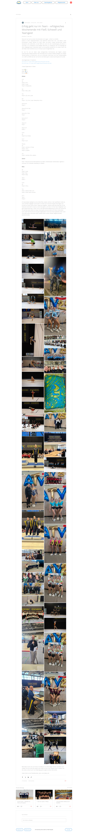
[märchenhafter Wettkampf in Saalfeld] (63, 794)
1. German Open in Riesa (42, 801)
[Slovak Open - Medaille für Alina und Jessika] (24, 794)
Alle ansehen (69, 787)
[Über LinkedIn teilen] (28, 777)
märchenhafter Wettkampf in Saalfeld (63, 802)
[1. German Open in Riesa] (44, 794)
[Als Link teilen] (31, 777)
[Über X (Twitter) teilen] (25, 777)
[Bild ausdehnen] (33, 226)
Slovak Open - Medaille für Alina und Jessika (23, 802)
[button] (70, 14)
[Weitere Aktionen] (65, 22)
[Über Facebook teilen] (22, 777)
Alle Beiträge (18, 14)
